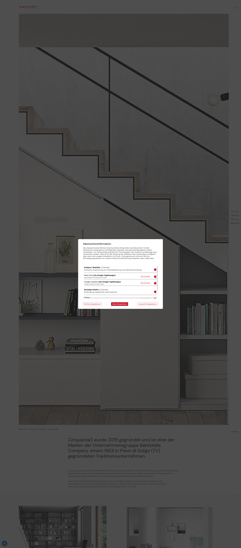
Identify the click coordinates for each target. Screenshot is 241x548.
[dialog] (120, 274)
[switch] (155, 269)
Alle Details (145, 276)
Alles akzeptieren (119, 304)
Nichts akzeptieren (92, 304)
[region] (120, 282)
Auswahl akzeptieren (148, 304)
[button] (155, 270)
